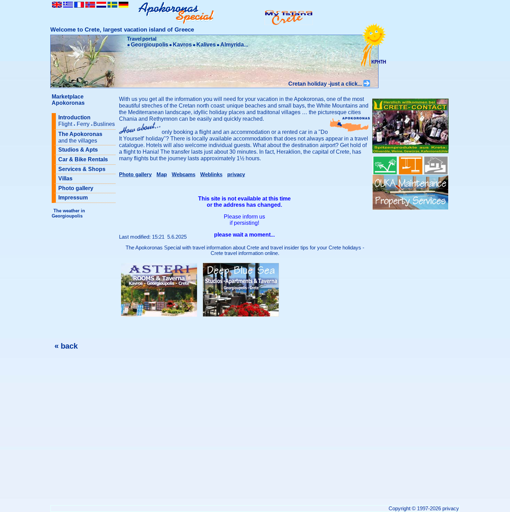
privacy (236, 174)
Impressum (73, 197)
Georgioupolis (149, 45)
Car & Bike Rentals (83, 159)
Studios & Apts (78, 150)
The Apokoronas (80, 137)
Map (161, 174)
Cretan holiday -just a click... (325, 84)
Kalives (206, 45)
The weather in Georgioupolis (68, 213)
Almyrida (232, 45)
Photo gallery (75, 188)
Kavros (182, 45)
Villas (65, 178)
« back (66, 346)
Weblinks (211, 174)
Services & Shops (81, 169)
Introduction (86, 120)
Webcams (183, 174)
